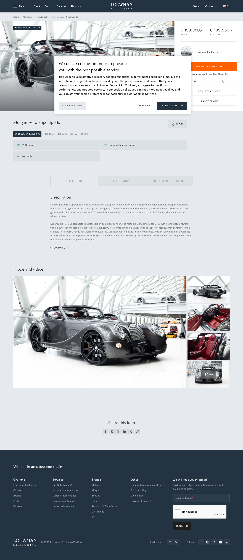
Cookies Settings (72, 105)
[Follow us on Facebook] (201, 542)
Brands (49, 6)
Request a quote (209, 91)
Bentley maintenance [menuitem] (64, 501)
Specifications (121, 181)
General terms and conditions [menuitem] (147, 485)
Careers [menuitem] (17, 506)
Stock (37, 6)
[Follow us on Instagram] (207, 542)
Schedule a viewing (209, 66)
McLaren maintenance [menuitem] (65, 490)
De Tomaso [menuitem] (98, 511)
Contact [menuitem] (17, 490)
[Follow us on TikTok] (214, 542)
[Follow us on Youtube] (220, 542)
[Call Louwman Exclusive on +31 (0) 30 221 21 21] (223, 81)
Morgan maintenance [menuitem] (64, 495)
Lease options (209, 101)
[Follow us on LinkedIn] (227, 542)
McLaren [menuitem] (96, 485)
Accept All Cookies (172, 105)
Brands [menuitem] (17, 495)
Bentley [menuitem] (96, 495)
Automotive (43, 16)
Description (74, 181)
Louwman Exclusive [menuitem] (24, 485)
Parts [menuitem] (16, 501)
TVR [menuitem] (94, 517)
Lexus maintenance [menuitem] (63, 506)
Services (61, 6)
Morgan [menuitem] (96, 490)
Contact (209, 6)
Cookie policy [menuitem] (138, 490)
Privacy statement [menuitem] (141, 501)
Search (197, 6)
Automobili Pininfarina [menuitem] (104, 506)
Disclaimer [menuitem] (137, 495)
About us (76, 6)
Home (16, 16)
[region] (122, 85)
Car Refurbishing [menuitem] (62, 485)
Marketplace (29, 16)
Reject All (144, 105)
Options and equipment (168, 181)
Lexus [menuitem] (95, 501)
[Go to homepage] (121, 6)
